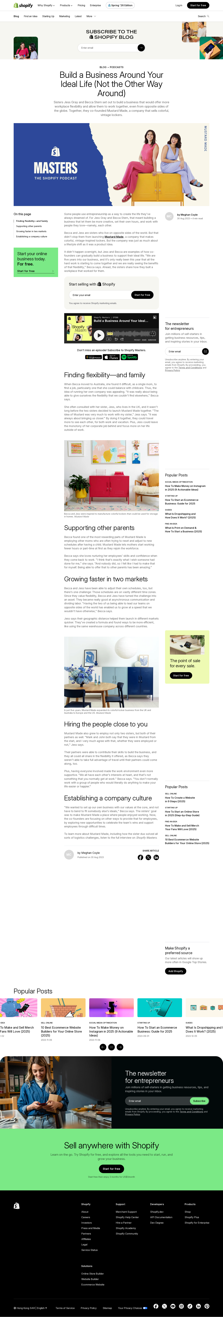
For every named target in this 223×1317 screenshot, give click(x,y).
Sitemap (107, 1308)
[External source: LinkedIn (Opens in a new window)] (198, 1306)
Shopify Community (127, 1233)
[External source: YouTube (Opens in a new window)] (173, 1306)
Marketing (64, 16)
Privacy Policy (172, 370)
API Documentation (161, 1217)
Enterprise (95, 5)
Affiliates (86, 1239)
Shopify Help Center (127, 1217)
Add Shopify (175, 971)
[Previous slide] (103, 1047)
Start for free (198, 5)
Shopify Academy (126, 1228)
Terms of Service (65, 1308)
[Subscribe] (141, 47)
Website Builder (90, 1279)
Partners (86, 1233)
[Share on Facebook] (140, 857)
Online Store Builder (92, 1273)
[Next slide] (120, 1047)
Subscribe (199, 1100)
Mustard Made (114, 236)
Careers (85, 1217)
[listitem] (111, 1018)
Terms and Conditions (190, 367)
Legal (84, 1244)
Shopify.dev (157, 1211)
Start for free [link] (142, 294)
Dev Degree (157, 1222)
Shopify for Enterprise (197, 1222)
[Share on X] (148, 857)
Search (202, 16)
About (84, 1211)
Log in (179, 5)
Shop (188, 1211)
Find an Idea (30, 16)
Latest (78, 16)
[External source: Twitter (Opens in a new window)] (164, 1306)
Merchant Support (126, 1211)
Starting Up (48, 16)
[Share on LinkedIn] (156, 857)
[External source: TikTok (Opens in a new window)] (190, 1306)
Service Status (89, 1249)
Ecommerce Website (92, 1284)
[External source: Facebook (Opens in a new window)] (156, 1306)
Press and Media (90, 1228)
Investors (86, 1222)
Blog (16, 16)
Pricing (81, 5)
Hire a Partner (124, 1222)
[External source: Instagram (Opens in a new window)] (181, 1306)
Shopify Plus (192, 1217)
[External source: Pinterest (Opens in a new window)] (206, 1306)
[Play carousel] (111, 1047)
